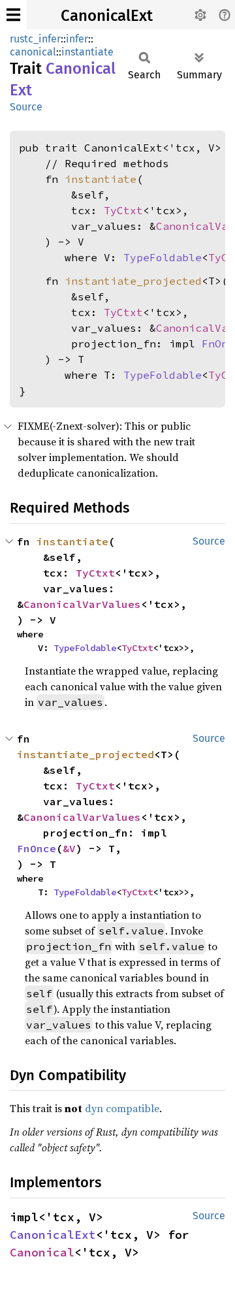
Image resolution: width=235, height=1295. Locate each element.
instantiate (87, 52)
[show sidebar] (13, 14)
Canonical (42, 1252)
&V (69, 848)
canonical (33, 52)
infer (77, 39)
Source (26, 107)
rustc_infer (35, 39)
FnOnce (36, 848)
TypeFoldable (162, 257)
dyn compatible (122, 1108)
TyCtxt (123, 210)
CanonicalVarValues (82, 604)
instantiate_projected (133, 280)
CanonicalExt (107, 16)
